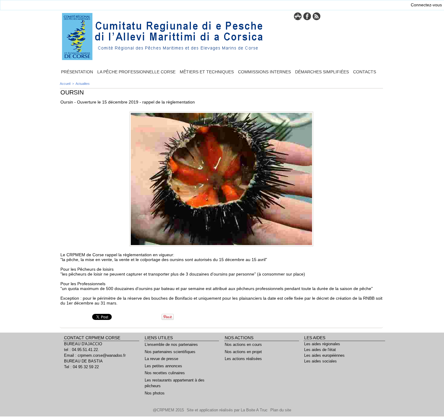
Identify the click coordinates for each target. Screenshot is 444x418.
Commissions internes (264, 71)
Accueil (65, 83)
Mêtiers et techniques (207, 71)
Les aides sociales (320, 361)
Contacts (364, 71)
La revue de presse (161, 358)
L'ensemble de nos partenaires (171, 344)
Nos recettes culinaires (165, 373)
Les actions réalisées (243, 358)
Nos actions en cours (243, 344)
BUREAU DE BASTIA (83, 361)
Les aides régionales (322, 344)
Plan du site (280, 410)
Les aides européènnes (324, 355)
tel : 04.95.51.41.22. (81, 349)
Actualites (83, 83)
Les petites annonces (163, 366)
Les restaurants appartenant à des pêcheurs (174, 383)
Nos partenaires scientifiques (170, 351)
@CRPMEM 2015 (169, 410)
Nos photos (155, 393)
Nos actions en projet (243, 351)
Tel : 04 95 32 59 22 (81, 367)
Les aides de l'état (320, 349)
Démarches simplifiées (322, 71)
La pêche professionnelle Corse (136, 71)
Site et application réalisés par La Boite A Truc (228, 410)
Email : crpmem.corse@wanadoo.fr (95, 355)
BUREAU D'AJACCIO (83, 344)
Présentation (77, 71)
